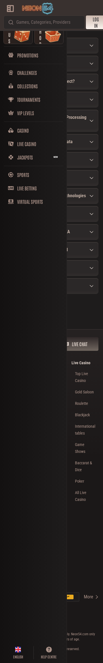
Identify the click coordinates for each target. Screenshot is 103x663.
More (88, 597)
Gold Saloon (84, 392)
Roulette (81, 403)
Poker (79, 481)
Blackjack (82, 415)
